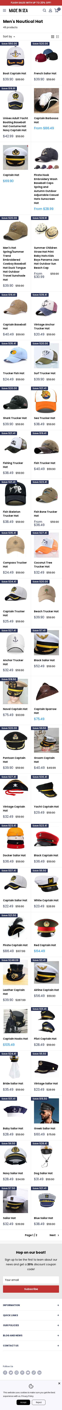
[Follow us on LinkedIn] (39, 1372)
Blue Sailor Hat (43, 1218)
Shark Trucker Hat (15, 418)
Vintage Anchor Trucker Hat (44, 326)
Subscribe (31, 1289)
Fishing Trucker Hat (13, 465)
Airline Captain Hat (46, 990)
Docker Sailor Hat (14, 855)
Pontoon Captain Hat (14, 760)
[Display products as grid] (52, 36)
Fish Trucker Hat (44, 463)
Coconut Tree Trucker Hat (43, 564)
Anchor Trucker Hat (13, 662)
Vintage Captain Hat (14, 808)
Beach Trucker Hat (46, 611)
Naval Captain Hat (15, 709)
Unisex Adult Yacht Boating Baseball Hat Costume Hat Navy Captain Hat (15, 124)
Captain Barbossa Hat (46, 120)
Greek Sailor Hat (44, 1128)
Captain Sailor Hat (15, 900)
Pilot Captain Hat (45, 1039)
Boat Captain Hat (14, 73)
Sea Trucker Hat (44, 418)
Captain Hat (11, 175)
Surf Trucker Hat (45, 373)
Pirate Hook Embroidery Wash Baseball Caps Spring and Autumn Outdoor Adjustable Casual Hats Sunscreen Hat (46, 189)
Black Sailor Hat (44, 660)
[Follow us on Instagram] (16, 1372)
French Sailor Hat (45, 73)
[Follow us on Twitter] (11, 1372)
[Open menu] (4, 10)
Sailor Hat (9, 1218)
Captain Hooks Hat (15, 1039)
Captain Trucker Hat (14, 613)
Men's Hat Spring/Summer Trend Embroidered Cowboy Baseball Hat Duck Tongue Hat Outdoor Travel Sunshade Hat (14, 264)
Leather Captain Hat (14, 992)
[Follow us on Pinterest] (22, 1372)
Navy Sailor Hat (13, 1173)
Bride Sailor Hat (13, 1083)
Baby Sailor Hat (13, 1128)
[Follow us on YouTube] (28, 1372)
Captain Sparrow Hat (45, 711)
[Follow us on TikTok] (34, 1372)
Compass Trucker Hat (15, 564)
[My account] (50, 10)
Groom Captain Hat (44, 760)
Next (53, 1235)
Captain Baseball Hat (14, 326)
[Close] (59, 1383)
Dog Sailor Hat (43, 1173)
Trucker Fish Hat (13, 373)
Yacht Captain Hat (46, 806)
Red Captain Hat (45, 945)
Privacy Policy (27, 1396)
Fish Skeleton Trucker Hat (11, 514)
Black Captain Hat (46, 855)
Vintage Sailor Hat (46, 1083)
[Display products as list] (57, 36)
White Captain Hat (46, 900)
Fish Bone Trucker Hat (45, 514)
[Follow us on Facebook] (5, 1372)
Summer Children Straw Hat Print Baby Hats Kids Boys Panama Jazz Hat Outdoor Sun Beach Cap (46, 258)
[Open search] (44, 10)
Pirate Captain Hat (15, 945)
